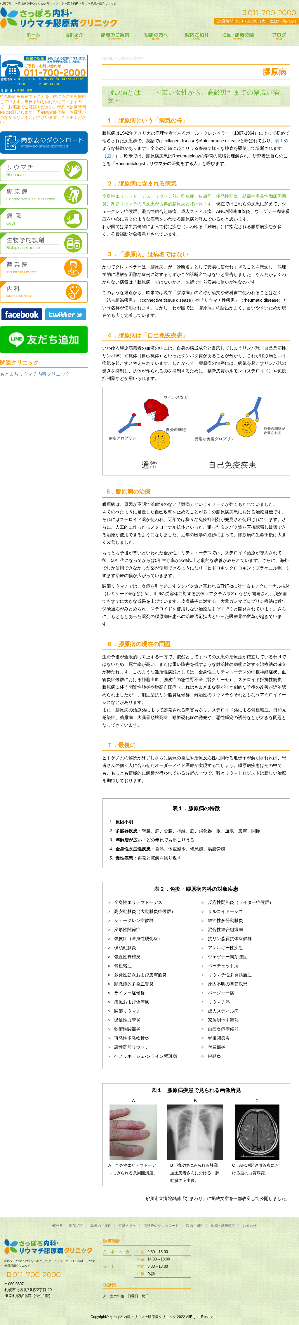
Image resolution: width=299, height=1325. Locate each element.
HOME (56, 1226)
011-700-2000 (271, 12)
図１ (111, 155)
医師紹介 (76, 1226)
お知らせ (250, 1226)
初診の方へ (127, 1226)
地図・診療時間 (223, 1226)
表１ (279, 140)
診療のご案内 (101, 1226)
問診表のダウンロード (161, 1226)
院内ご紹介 (195, 1226)
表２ (128, 218)
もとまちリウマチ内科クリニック (35, 373)
